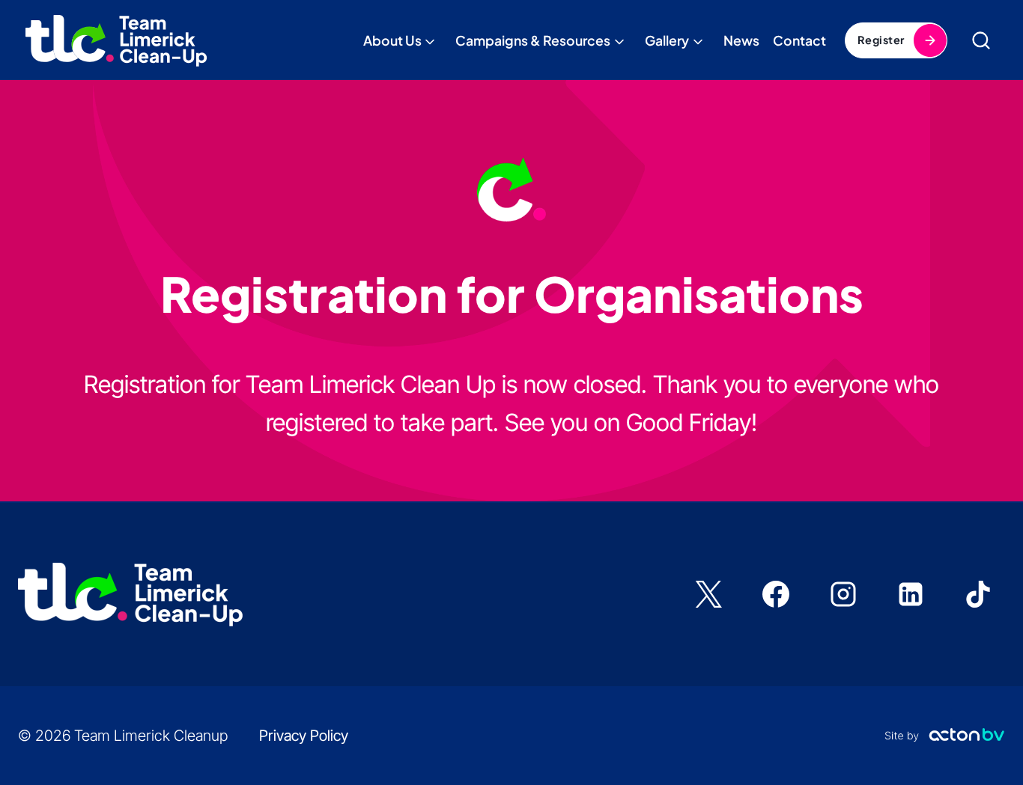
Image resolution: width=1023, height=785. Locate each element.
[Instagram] (843, 594)
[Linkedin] (911, 594)
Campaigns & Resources (532, 40)
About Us (392, 40)
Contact (799, 40)
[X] (708, 594)
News (741, 40)
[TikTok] (978, 594)
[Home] (115, 40)
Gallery (667, 40)
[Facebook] (776, 594)
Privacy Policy (303, 736)
